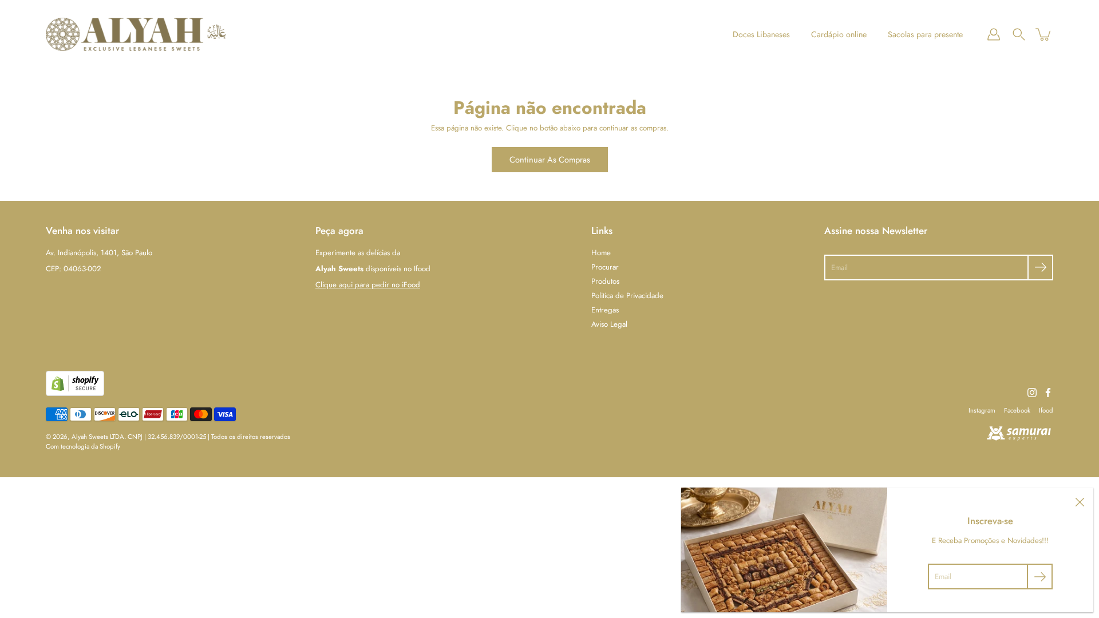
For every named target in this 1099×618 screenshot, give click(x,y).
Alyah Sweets (90, 436)
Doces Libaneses (761, 34)
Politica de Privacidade (627, 295)
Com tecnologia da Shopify (83, 446)
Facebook (1017, 410)
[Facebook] (1048, 392)
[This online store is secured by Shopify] (75, 393)
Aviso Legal (609, 324)
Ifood (1046, 410)
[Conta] (994, 34)
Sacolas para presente (925, 34)
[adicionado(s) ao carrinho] (1044, 34)
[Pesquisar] (1019, 34)
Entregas (605, 309)
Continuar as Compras (549, 159)
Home (601, 252)
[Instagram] (1032, 392)
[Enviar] (1040, 267)
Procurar (605, 267)
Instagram (981, 410)
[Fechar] (1079, 501)
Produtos (605, 281)
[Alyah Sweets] (136, 34)
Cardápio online (839, 34)
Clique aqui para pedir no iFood (367, 284)
